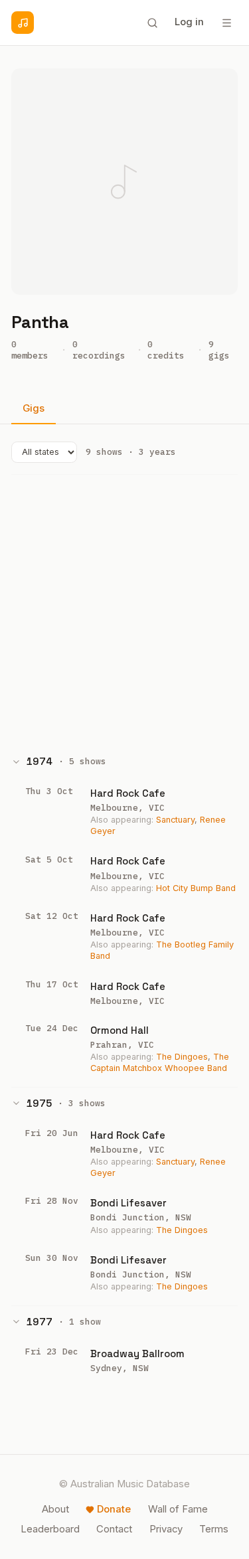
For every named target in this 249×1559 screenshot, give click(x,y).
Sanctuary (175, 820)
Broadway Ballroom (137, 1353)
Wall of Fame (178, 1509)
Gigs (33, 408)
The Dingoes (182, 1057)
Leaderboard (50, 1529)
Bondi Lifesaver (128, 1202)
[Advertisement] (124, 610)
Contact (114, 1529)
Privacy (166, 1529)
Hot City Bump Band (196, 888)
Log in (189, 22)
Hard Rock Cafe (127, 793)
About (55, 1509)
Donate (114, 1509)
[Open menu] (226, 22)
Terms (213, 1529)
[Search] (152, 22)
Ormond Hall (119, 1030)
